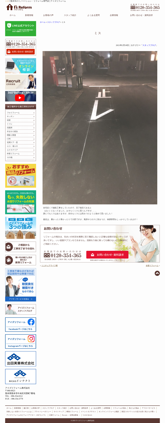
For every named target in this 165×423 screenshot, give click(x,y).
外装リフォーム (13, 154)
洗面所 (9, 128)
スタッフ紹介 (70, 15)
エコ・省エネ (12, 146)
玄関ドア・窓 (12, 142)
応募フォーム (54, 415)
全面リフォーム (152, 266)
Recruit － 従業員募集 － (71, 415)
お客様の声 (48, 15)
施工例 (26, 408)
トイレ (9, 124)
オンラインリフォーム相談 (109, 412)
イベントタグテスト (88, 412)
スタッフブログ (53, 22)
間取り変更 (11, 135)
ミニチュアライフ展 (49, 266)
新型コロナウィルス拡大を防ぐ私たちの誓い (138, 412)
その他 (9, 157)
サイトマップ (59, 412)
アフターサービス (148, 408)
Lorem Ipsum (87, 415)
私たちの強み (134, 408)
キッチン (10, 116)
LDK (9, 139)
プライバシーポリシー (42, 412)
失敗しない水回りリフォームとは (19, 412)
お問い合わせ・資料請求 (141, 15)
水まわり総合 (12, 131)
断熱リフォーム (72, 412)
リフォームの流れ (119, 408)
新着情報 (29, 15)
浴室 (9, 120)
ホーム (13, 15)
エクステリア (12, 150)
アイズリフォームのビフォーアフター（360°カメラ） (26, 415)
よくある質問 (93, 15)
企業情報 (114, 15)
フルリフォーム (13, 113)
